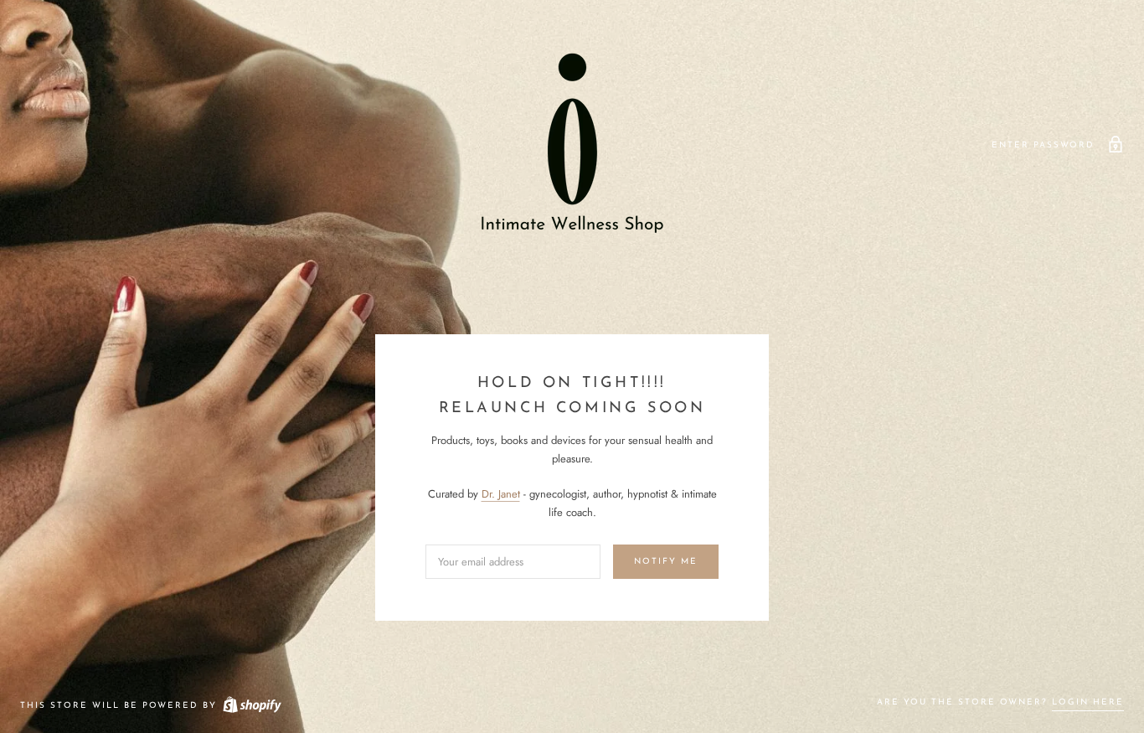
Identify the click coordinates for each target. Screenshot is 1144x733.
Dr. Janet (501, 494)
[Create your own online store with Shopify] (251, 705)
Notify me (666, 561)
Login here (1088, 702)
